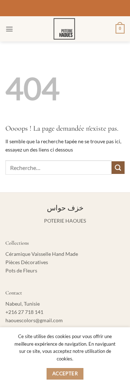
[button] (9, 29)
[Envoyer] (118, 167)
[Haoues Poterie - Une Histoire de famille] (64, 28)
